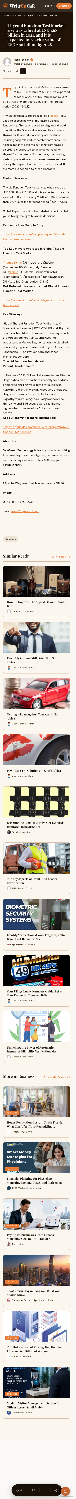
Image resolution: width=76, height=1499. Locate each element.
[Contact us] (65, 1491)
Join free (64, 5)
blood (54, 116)
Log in (48, 5)
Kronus (13, 272)
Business (17, 15)
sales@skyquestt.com (25, 511)
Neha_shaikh (21, 59)
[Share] (55, 1490)
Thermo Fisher (12, 262)
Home (6, 15)
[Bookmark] (44, 1490)
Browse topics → (61, 556)
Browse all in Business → (57, 1077)
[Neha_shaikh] (7, 61)
